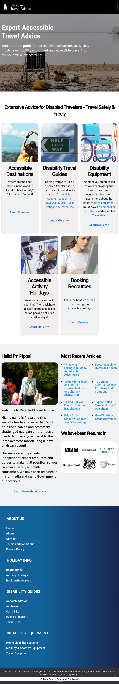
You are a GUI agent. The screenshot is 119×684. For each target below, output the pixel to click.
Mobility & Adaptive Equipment (25, 648)
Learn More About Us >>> (30, 491)
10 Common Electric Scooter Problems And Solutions (105, 386)
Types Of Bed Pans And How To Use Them (106, 405)
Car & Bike (59, 202)
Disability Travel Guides (59, 171)
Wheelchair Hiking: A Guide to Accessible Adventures (75, 369)
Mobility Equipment (103, 202)
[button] (114, 7)
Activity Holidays (17, 575)
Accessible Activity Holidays (39, 286)
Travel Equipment (17, 653)
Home (10, 528)
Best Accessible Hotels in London (106, 366)
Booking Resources (79, 283)
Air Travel (12, 606)
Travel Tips (67, 207)
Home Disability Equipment (23, 642)
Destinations (14, 570)
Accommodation (16, 601)
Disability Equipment (99, 171)
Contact (11, 538)
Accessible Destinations (19, 171)
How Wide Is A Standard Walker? (106, 417)
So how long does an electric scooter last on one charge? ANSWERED (75, 388)
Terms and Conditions (20, 544)
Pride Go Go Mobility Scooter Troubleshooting (75, 419)
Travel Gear (99, 215)
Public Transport (17, 616)
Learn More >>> (20, 212)
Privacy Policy (15, 549)
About (10, 533)
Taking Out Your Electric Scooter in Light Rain (74, 405)
